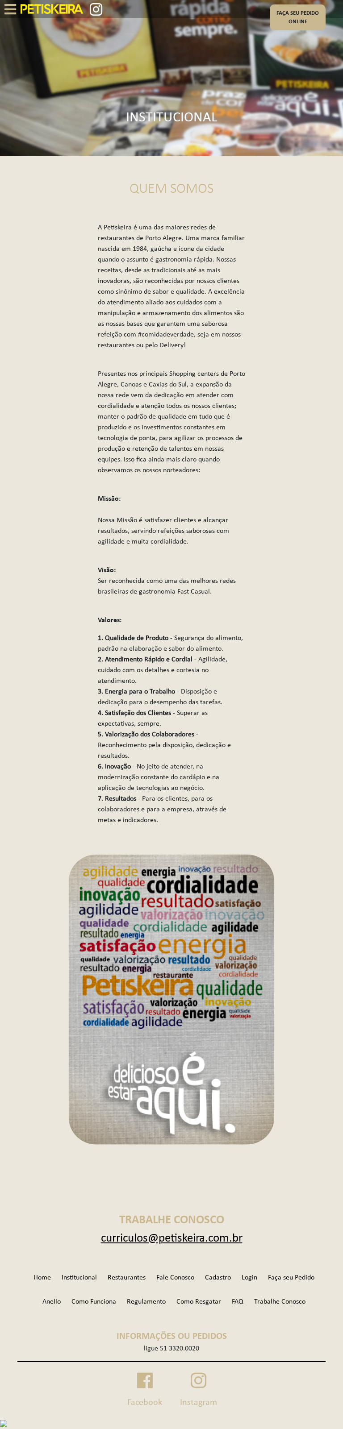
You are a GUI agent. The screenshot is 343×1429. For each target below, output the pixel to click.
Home (42, 1277)
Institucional (79, 1277)
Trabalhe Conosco (279, 1301)
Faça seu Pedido (291, 1277)
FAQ (237, 1301)
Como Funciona (93, 1301)
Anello (51, 1301)
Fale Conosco (175, 1277)
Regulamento (146, 1301)
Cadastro (218, 1277)
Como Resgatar (198, 1301)
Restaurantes (127, 1277)
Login (249, 1277)
